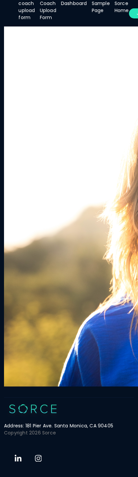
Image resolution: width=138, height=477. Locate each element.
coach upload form (26, 10)
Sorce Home (122, 7)
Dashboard (74, 3)
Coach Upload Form (48, 10)
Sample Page (101, 7)
